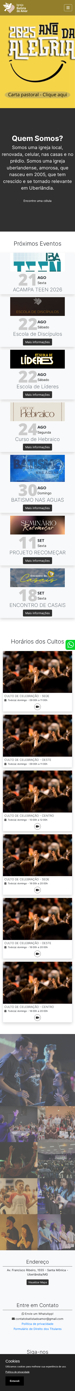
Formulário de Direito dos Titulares (38, 1329)
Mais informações (37, 342)
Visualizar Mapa (37, 1282)
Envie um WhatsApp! (39, 1313)
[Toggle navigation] (68, 7)
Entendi (14, 1380)
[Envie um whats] (70, 645)
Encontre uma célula (37, 201)
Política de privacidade (37, 1324)
